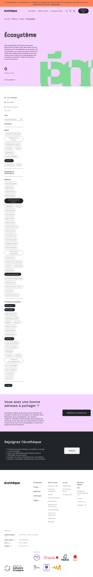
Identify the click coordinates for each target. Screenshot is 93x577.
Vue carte (10, 102)
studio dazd (8, 540)
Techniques (37, 496)
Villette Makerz (9, 535)
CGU (78, 488)
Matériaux (37, 491)
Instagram (80, 505)
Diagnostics (52, 518)
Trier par (7, 110)
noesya (6, 546)
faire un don (55, 4)
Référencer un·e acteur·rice (76, 413)
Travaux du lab (53, 486)
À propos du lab (56, 11)
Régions (14, 19)
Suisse (22, 19)
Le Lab (64, 482)
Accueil (7, 19)
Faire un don (83, 11)
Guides (50, 494)
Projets (35, 487)
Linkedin (80, 502)
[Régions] (70, 11)
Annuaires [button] (32, 11)
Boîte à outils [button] (43, 11)
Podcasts (51, 522)
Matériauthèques (53, 498)
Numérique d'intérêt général (82, 492)
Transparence (67, 494)
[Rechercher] (67, 11)
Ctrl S (6, 543)
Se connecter (74, 11)
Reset (9, 385)
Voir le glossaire (9, 79)
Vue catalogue (12, 97)
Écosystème (37, 482)
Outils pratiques (53, 510)
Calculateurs (52, 501)
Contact (79, 498)
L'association (66, 486)
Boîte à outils (52, 482)
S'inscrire (72, 451)
